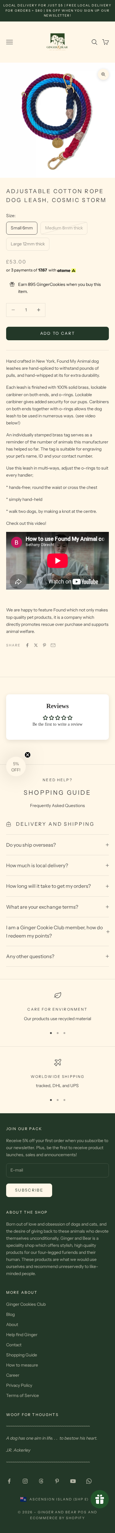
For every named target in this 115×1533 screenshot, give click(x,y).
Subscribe (29, 1190)
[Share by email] (53, 645)
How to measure (22, 1365)
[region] (57, 1007)
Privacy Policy (19, 1385)
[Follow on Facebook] (9, 1481)
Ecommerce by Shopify (57, 1518)
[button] (16, 766)
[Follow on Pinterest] (57, 1481)
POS (82, 1512)
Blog (10, 1314)
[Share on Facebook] (27, 645)
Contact (13, 1345)
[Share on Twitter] (35, 645)
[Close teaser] (28, 755)
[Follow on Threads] (41, 1481)
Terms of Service (22, 1395)
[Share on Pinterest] (44, 645)
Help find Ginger (21, 1334)
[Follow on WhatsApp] (89, 1481)
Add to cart (57, 333)
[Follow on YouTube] (73, 1481)
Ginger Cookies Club (26, 1304)
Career (12, 1375)
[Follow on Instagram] (25, 1481)
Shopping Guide (21, 1355)
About (12, 1324)
